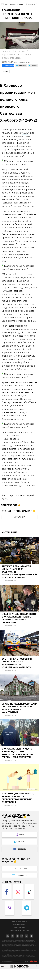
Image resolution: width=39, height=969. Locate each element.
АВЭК (25, 132)
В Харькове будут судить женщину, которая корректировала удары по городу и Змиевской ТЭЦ (18, 753)
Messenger (21, 849)
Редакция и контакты (19, 924)
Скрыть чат (19, 517)
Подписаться (21, 875)
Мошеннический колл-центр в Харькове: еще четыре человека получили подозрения (19, 618)
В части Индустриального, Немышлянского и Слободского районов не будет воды (18, 797)
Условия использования (19, 921)
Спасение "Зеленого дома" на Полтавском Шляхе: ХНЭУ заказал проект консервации (19, 708)
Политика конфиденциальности (19, 930)
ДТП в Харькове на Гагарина (12, 4)
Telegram (21, 842)
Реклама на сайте (19, 927)
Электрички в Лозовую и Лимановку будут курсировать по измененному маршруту (17, 663)
